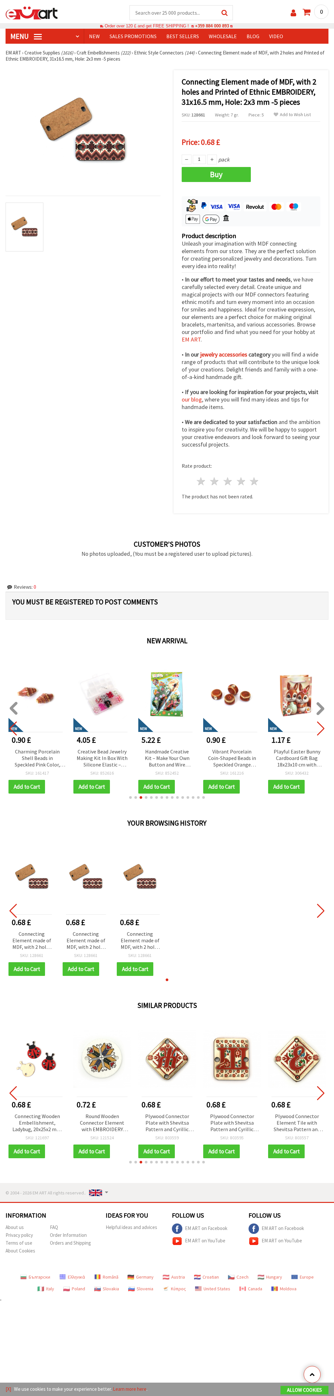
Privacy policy (19, 1235)
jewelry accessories (223, 354)
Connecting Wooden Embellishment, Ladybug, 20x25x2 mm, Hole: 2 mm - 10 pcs (37, 1123)
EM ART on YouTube (205, 1240)
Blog (253, 36)
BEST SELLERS (182, 36)
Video (276, 36)
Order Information (68, 1235)
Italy (50, 1289)
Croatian (211, 1277)
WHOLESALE (223, 36)
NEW (94, 36)
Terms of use (19, 1243)
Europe (307, 1277)
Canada (255, 1289)
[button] (130, 797)
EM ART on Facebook (206, 1228)
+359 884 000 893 (212, 25)
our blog (192, 399)
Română (110, 1277)
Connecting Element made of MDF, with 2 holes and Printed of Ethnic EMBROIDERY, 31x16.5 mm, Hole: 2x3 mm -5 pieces (31, 941)
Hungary (274, 1277)
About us (15, 1227)
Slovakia (111, 1289)
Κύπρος (178, 1289)
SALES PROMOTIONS (133, 36)
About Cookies (20, 1251)
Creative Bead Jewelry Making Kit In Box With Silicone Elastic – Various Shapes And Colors (102, 758)
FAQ (54, 1227)
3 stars (228, 481)
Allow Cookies (304, 1390)
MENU (20, 36)
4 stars (241, 481)
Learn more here (129, 1389)
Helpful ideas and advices (131, 1227)
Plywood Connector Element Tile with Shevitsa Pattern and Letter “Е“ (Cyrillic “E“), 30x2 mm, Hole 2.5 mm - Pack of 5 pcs (297, 1123)
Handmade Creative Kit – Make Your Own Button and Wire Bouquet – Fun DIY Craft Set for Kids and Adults (167, 758)
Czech (242, 1277)
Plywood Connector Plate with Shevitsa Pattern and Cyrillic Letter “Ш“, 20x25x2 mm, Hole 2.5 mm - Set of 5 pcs (231, 1123)
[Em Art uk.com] (32, 12)
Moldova (288, 1289)
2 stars (214, 481)
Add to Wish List (295, 114)
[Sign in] (293, 13)
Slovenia (145, 1289)
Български (39, 1277)
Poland (78, 1289)
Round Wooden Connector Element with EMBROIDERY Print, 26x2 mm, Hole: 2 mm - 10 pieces (102, 1123)
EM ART (191, 339)
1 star (201, 481)
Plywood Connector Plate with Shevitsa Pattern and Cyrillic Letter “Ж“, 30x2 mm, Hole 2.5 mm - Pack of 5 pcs (167, 1123)
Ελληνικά (76, 1277)
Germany (145, 1277)
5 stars (254, 481)
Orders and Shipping (70, 1243)
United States (217, 1289)
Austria (178, 1277)
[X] (8, 1389)
